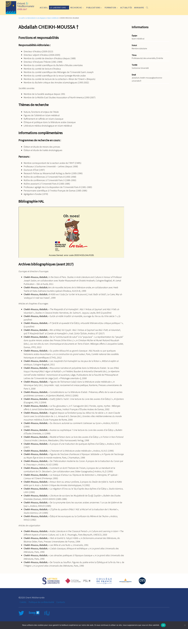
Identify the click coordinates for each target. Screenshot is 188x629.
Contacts (60, 602)
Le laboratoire (58, 7)
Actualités (126, 7)
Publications (93, 7)
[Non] (185, 625)
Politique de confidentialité (41, 602)
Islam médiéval (52, 18)
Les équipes (41, 18)
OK (163, 625)
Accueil (44, 7)
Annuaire (139, 7)
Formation (110, 7)
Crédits (23, 602)
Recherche (76, 7)
